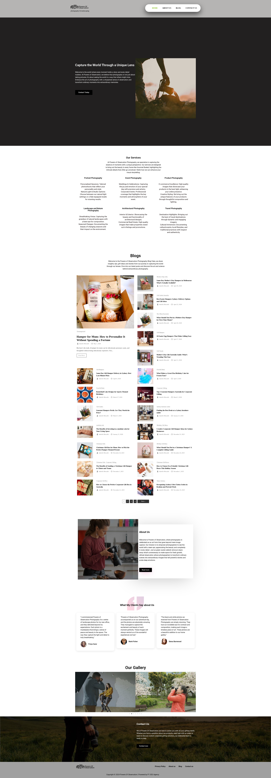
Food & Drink (161, 369)
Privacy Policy (160, 766)
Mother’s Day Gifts (162, 277)
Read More (81, 355)
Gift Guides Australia (163, 295)
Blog (178, 8)
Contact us (191, 8)
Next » (143, 501)
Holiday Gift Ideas (162, 444)
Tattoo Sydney (161, 481)
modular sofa (100, 425)
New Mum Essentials (163, 314)
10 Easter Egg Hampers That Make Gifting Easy (174, 336)
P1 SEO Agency (153, 775)
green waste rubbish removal (167, 550)
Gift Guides (99, 406)
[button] (77, 692)
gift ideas (121, 264)
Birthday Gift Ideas (162, 425)
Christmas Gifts (100, 444)
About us (166, 8)
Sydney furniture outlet (163, 406)
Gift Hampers (160, 332)
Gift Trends (160, 351)
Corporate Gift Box (101, 481)
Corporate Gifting (162, 388)
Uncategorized (81, 331)
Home (155, 8)
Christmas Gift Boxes (163, 462)
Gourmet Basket (143, 167)
